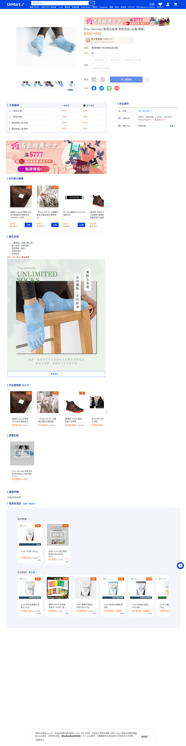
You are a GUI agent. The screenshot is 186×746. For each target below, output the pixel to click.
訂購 (28, 225)
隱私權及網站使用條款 (71, 736)
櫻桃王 (95, 7)
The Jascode (143, 111)
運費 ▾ (172, 126)
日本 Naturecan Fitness (145, 7)
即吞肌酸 (75, 7)
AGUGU (160, 7)
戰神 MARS (34, 7)
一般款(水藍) (98, 60)
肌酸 (111, 7)
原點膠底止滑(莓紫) (101, 68)
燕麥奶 (123, 7)
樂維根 (67, 7)
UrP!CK (131, 7)
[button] (25, 85)
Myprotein (104, 7)
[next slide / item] (75, 85)
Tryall (60, 7)
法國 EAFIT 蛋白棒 (48, 7)
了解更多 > (39, 740)
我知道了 (145, 737)
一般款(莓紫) (114, 60)
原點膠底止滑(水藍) (133, 60)
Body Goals (85, 7)
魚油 (117, 7)
